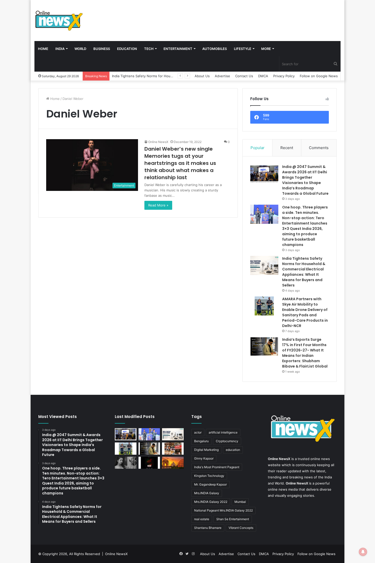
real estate (201, 519)
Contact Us (244, 76)
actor (198, 432)
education (233, 450)
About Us (202, 76)
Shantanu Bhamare (207, 528)
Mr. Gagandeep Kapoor (210, 484)
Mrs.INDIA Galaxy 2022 (210, 502)
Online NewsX (158, 142)
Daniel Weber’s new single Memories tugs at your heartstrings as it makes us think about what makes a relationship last (180, 163)
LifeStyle (242, 49)
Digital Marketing (206, 450)
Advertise (222, 76)
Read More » (158, 205)
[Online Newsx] (58, 20)
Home (43, 49)
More (266, 49)
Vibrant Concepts (241, 528)
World (80, 49)
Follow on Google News (319, 76)
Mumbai (240, 502)
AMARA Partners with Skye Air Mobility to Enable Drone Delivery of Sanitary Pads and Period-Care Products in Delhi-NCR (305, 312)
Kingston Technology (209, 476)
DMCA (263, 76)
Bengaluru (201, 441)
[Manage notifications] (363, 552)
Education (127, 49)
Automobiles (214, 49)
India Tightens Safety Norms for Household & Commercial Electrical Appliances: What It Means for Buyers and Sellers (303, 272)
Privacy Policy (284, 76)
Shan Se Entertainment (232, 519)
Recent (286, 147)
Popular (258, 147)
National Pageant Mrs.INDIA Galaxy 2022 (223, 510)
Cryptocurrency (227, 441)
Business (101, 49)
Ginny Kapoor (204, 458)
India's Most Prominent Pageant (216, 467)
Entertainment (178, 49)
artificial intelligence (223, 432)
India (60, 49)
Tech (149, 49)
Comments (319, 147)
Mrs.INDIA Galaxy (206, 493)
